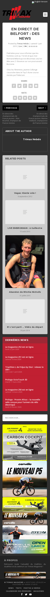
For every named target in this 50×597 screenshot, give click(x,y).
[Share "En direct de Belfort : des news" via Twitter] (19, 86)
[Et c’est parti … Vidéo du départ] (25, 311)
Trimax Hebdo (23, 43)
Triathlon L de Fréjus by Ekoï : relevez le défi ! (24, 368)
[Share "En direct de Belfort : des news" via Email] (36, 86)
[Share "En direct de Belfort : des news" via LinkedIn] (30, 86)
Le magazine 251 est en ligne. (19, 357)
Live (20, 46)
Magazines (38, 591)
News (11, 588)
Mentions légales (35, 582)
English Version (41, 1)
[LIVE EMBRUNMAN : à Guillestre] (25, 212)
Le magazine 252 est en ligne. (19, 347)
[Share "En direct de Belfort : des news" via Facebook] (14, 86)
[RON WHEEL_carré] (24, 459)
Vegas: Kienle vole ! (25, 193)
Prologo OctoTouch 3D (16, 379)
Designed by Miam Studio (25, 584)
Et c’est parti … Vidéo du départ (25, 327)
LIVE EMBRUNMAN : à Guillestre (25, 228)
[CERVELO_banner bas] (25, 577)
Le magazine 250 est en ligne (19, 389)
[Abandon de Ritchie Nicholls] (25, 261)
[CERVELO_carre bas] (24, 495)
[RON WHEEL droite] (24, 510)
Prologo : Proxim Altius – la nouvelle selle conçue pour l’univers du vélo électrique (22, 402)
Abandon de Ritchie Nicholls (25, 292)
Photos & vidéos (32, 588)
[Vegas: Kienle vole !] (25, 177)
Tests (19, 588)
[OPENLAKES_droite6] (25, 552)
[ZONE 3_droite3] (25, 538)
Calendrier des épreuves (18, 591)
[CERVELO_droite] (24, 523)
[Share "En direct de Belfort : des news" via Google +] (25, 86)
